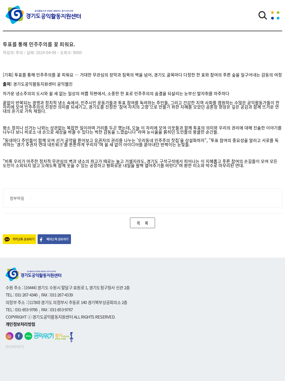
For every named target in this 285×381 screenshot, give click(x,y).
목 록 (142, 223)
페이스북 (19, 336)
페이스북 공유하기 (57, 239)
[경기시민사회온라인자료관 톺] (64, 337)
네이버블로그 (28, 336)
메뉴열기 (275, 15)
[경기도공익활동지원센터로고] (43, 18)
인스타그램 (9, 336)
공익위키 (43, 335)
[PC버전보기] (15, 346)
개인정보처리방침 (20, 324)
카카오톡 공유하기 (23, 239)
